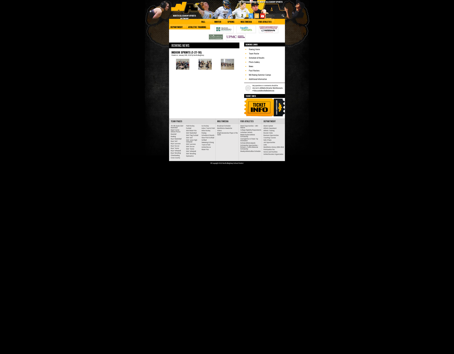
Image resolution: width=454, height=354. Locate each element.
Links (265, 145)
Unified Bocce (206, 147)
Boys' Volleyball (176, 151)
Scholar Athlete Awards (247, 143)
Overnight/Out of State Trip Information (249, 140)
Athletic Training (197, 27)
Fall (203, 21)
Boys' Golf (174, 141)
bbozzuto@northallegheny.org (264, 90)
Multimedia (246, 21)
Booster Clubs (268, 133)
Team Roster (254, 53)
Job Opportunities (269, 142)
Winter (217, 21)
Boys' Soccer (175, 146)
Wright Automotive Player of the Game (227, 134)
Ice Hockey (205, 126)
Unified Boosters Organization (273, 154)
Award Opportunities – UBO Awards (249, 127)
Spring (230, 21)
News (251, 66)
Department (176, 27)
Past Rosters (254, 70)
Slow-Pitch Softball (208, 138)
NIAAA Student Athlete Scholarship (247, 136)
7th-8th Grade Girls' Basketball (177, 127)
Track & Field (206, 145)
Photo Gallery (254, 62)
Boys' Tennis (175, 148)
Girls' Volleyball (191, 151)
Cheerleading (175, 155)
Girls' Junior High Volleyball (191, 141)
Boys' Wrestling (176, 153)
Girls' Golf (189, 138)
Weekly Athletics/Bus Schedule (250, 151)
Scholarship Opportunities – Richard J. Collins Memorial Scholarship (249, 147)
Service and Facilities (270, 152)
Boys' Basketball (176, 139)
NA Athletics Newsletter (224, 128)
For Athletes (265, 21)
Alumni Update (268, 126)
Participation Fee (269, 149)
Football (188, 128)
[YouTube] (262, 15)
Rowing (204, 133)
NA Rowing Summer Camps (260, 74)
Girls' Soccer (190, 146)
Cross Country (175, 158)
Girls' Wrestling (191, 154)
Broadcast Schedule (224, 126)
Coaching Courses (270, 138)
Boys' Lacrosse (176, 143)
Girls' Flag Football (192, 135)
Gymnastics (190, 156)
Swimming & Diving (208, 142)
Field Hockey (190, 126)
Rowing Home (254, 49)
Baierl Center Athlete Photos (175, 131)
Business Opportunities (271, 135)
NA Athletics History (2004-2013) (274, 147)
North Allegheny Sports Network (184, 8)
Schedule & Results (256, 57)
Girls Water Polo (191, 131)
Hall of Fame (267, 140)
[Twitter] (251, 15)
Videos (219, 131)
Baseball (173, 134)
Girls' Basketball (191, 133)
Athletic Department (270, 128)
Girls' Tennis (190, 149)
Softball (204, 140)
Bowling (173, 136)
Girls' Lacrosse (191, 144)
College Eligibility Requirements (250, 130)
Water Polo (205, 149)
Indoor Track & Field (208, 128)
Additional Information (258, 79)
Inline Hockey (206, 131)
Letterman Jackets (246, 132)
